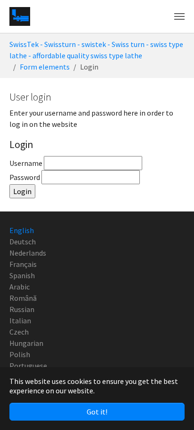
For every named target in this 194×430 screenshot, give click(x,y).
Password (25, 177)
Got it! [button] (97, 411)
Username (26, 163)
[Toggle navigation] (179, 16)
